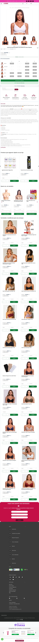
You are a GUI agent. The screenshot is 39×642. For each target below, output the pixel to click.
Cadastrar (19, 520)
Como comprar (11, 585)
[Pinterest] (24, 598)
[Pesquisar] (23, 3)
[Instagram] (16, 598)
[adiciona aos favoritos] (37, 47)
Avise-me (12, 63)
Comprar (15, 634)
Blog (9, 592)
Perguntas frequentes (12, 589)
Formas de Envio (4, 615)
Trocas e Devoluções (12, 602)
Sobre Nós (10, 584)
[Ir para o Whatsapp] (2, 639)
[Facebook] (9, 598)
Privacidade (11, 588)
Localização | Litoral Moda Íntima (14, 603)
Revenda (13, 546)
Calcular (16, 89)
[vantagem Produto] (19, 97)
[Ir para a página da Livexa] (19, 624)
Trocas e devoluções (15, 541)
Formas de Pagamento (12, 587)
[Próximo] (38, 166)
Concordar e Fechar (19, 640)
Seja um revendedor (12, 591)
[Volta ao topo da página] (37, 523)
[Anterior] (0, 166)
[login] (27, 3)
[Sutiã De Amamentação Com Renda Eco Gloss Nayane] (5, 40)
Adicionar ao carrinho (19, 80)
